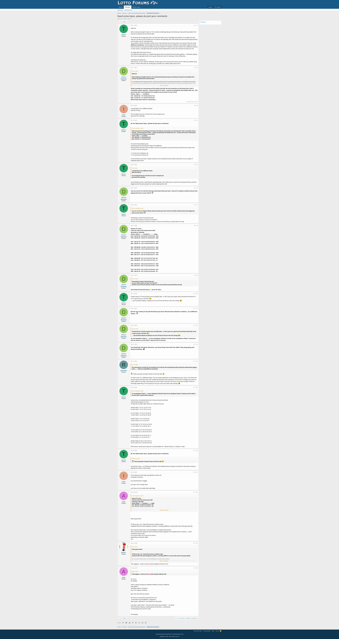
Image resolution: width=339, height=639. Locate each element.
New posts (120, 10)
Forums (127, 7)
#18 (197, 492)
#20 (197, 568)
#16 (197, 450)
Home (120, 7)
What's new (136, 7)
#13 (197, 344)
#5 (197, 164)
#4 (197, 120)
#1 (197, 25)
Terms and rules (198, 631)
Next (124, 22)
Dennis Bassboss (124, 78)
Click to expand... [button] (164, 85)
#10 (197, 293)
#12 (197, 325)
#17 (197, 472)
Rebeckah (123, 370)
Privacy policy (206, 631)
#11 (197, 308)
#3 (197, 105)
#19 (197, 543)
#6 (197, 188)
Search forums (128, 10)
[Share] (195, 25)
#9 (197, 275)
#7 (197, 205)
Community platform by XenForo (170, 634)
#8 (197, 225)
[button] (141, 7)
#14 (197, 361)
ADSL (123, 502)
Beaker (123, 552)
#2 (197, 67)
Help (213, 631)
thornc (120, 19)
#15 (197, 387)
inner (123, 115)
